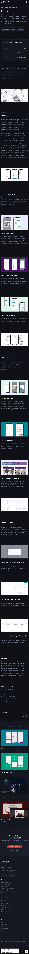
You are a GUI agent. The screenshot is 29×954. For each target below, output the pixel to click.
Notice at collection (7, 952)
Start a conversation (14, 846)
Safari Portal (4, 903)
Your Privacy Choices (11, 949)
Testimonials (4, 928)
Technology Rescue (6, 890)
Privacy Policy (5, 935)
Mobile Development (6, 884)
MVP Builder (4, 886)
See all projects (14, 850)
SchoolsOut (4, 905)
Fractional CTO (5, 894)
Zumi (2, 909)
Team (2, 926)
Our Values (4, 924)
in (2, 875)
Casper (3, 916)
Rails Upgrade (4, 892)
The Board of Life (6, 907)
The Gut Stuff (4, 911)
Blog (2, 930)
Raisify (3, 913)
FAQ (2, 932)
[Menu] (26, 2)
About (2, 922)
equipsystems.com (21, 57)
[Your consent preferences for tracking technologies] (26, 951)
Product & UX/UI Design (7, 888)
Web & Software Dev (6, 882)
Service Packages (5, 897)
